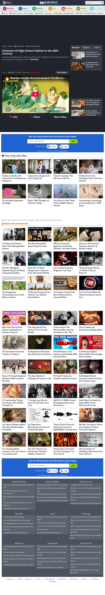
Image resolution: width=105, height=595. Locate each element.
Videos (10, 46)
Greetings (58, 13)
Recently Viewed (89, 13)
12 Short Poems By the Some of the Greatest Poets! (85, 517)
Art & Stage (29, 13)
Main (4, 46)
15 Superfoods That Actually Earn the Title (15, 508)
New (97, 47)
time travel (47, 220)
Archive (84, 579)
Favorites (100, 13)
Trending (94, 579)
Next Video (61, 72)
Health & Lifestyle (19, 482)
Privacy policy (50, 579)
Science (49, 13)
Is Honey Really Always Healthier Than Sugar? (17, 520)
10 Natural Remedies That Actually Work (15, 533)
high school (39, 220)
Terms (38, 579)
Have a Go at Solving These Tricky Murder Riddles (52, 497)
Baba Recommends (33, 46)
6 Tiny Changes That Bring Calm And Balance (50, 567)
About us (28, 579)
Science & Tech (86, 543)
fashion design (57, 220)
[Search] (102, 2)
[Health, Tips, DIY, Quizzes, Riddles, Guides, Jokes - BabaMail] (49, 2)
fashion (15, 220)
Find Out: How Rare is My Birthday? (14, 552)
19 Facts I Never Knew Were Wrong (13, 517)
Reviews (52, 581)
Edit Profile (79, 13)
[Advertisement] (52, 30)
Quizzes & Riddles (52, 482)
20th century (23, 220)
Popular (86, 47)
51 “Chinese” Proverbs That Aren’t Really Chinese (51, 526)
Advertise (62, 579)
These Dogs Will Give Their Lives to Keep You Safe (18, 523)
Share (12, 72)
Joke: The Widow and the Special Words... (49, 533)
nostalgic (31, 220)
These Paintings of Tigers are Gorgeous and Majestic (86, 526)
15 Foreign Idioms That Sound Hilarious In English (18, 565)
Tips (54, 8)
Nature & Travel (16, 13)
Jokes (25, 8)
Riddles (40, 8)
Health (83, 8)
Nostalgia (98, 8)
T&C (56, 151)
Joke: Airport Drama (43, 529)
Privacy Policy (63, 151)
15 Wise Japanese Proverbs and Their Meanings (51, 558)
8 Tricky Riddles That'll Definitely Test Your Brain (51, 494)
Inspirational (69, 13)
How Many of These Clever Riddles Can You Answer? (52, 500)
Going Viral (39, 13)
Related (75, 47)
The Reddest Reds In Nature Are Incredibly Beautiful (86, 494)
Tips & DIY (19, 514)
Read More (34, 59)
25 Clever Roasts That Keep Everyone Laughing (51, 523)
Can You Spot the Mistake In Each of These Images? (52, 485)
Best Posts (74, 579)
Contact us (10, 579)
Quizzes (10, 8)
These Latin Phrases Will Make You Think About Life (18, 555)
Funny (6, 13)
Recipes (69, 8)
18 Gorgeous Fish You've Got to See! (81, 485)
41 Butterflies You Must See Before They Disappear (85, 503)
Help (20, 579)
